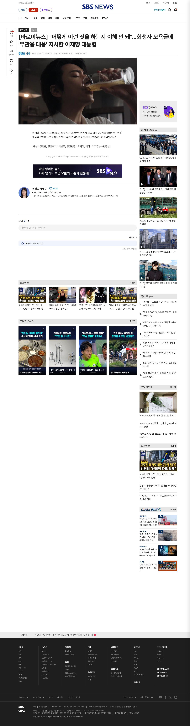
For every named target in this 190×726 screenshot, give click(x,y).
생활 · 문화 (22, 668)
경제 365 (91, 661)
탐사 (89, 680)
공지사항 (137, 682)
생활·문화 (66, 18)
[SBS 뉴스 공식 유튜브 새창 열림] (160, 697)
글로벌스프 (143, 516)
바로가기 (137, 646)
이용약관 (60, 697)
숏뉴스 (136, 661)
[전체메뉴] (20, 18)
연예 (85, 18)
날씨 (135, 651)
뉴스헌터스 (45, 655)
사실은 (90, 651)
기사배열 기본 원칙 (120, 713)
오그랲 (142, 562)
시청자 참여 (38, 697)
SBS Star (161, 672)
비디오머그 (114, 646)
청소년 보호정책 (134, 713)
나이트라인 (45, 671)
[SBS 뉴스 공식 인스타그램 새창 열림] (175, 697)
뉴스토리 (45, 675)
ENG (148, 3)
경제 (43, 18)
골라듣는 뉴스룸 (70, 666)
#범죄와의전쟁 (159, 10)
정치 (35, 18)
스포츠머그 (114, 651)
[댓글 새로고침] (27, 220)
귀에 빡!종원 (115, 655)
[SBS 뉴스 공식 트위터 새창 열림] (170, 697)
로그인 (156, 3)
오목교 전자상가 (116, 676)
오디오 (67, 661)
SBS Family (130, 697)
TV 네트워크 (22, 678)
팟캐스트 (160, 655)
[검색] (169, 10)
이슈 (20, 681)
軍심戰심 (68, 651)
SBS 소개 (23, 697)
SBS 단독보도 (93, 655)
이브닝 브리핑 (69, 655)
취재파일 (94, 18)
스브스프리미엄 (162, 646)
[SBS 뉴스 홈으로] (97, 7)
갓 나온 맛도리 (116, 673)
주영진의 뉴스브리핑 (49, 665)
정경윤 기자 (38, 188)
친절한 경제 (92, 658)
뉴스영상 (24, 29)
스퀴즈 (159, 661)
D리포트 (90, 665)
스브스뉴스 (114, 668)
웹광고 (50, 697)
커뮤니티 (160, 658)
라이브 (136, 658)
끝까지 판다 (92, 676)
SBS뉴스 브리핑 (70, 673)
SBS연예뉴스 (162, 668)
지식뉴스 (160, 651)
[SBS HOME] (175, 3)
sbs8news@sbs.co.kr (100, 707)
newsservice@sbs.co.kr (96, 711)
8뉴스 (27, 18)
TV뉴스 (105, 18)
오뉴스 (44, 668)
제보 (135, 655)
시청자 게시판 (138, 675)
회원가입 (166, 3)
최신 (20, 651)
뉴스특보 (45, 678)
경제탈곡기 (143, 547)
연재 (89, 646)
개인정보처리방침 (73, 697)
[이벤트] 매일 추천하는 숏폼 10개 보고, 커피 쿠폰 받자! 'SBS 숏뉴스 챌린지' (64, 634)
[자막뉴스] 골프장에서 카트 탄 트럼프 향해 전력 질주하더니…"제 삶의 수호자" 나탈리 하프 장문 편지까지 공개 (76, 196)
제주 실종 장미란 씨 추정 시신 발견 (47, 192)
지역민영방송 (146, 697)
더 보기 (131, 282)
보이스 (67, 670)
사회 (50, 18)
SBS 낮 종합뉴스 (70, 676)
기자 (135, 665)
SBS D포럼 (161, 675)
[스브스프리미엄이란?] (160, 509)
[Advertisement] (77, 265)
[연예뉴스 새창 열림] (158, 111)
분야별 (20, 646)
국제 (57, 18)
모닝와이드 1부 (47, 658)
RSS (135, 671)
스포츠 (77, 18)
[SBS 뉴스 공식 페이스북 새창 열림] (165, 697)
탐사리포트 (91, 671)
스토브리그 (114, 661)
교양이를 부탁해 (116, 658)
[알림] (175, 9)
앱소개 (136, 668)
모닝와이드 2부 (47, 661)
